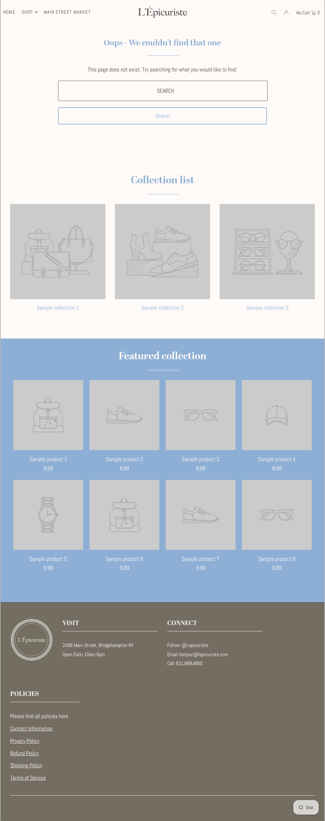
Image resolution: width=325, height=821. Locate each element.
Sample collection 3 (267, 307)
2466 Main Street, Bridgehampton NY (98, 645)
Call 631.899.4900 (184, 663)
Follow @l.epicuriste (187, 645)
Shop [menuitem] (27, 12)
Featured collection (163, 356)
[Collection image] (57, 296)
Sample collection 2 (163, 307)
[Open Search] (274, 12)
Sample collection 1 (58, 307)
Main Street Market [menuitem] (67, 12)
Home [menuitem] (9, 12)
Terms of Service (28, 777)
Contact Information (31, 728)
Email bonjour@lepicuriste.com (197, 654)
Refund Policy (24, 753)
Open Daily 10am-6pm (84, 654)
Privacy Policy (24, 740)
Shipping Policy (26, 765)
